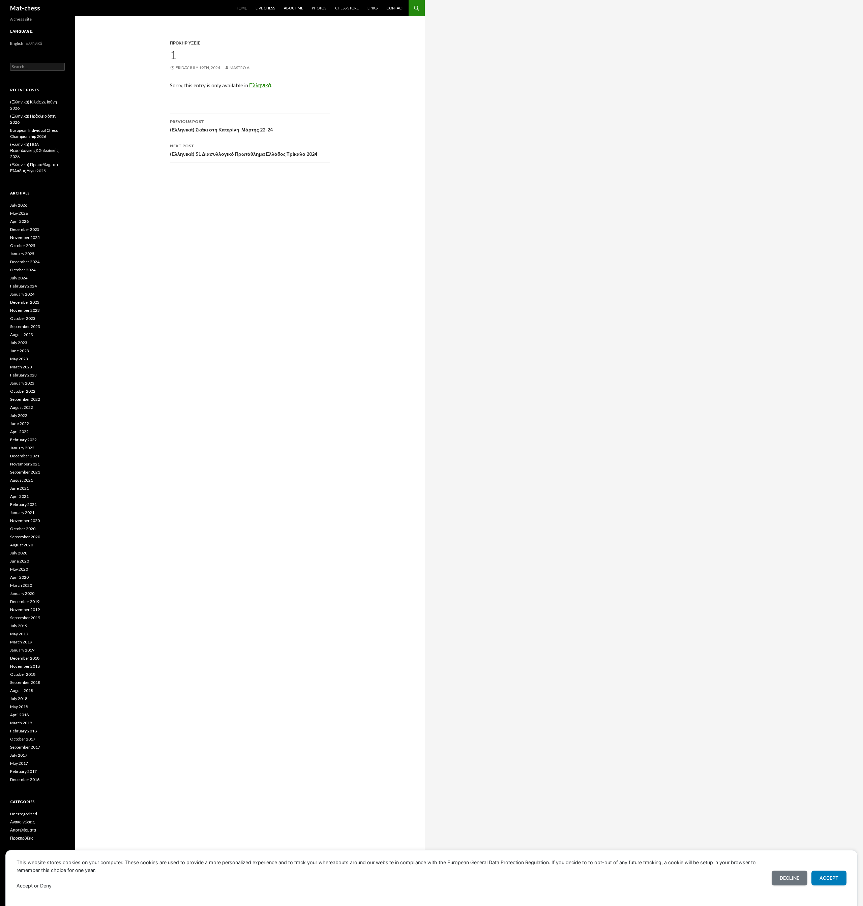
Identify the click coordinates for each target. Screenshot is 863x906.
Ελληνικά (260, 85)
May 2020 (19, 569)
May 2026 (19, 213)
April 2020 (19, 577)
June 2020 (19, 561)
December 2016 (24, 779)
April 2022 (19, 431)
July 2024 (18, 277)
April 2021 (19, 496)
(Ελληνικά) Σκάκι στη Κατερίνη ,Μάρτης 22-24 (221, 125)
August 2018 (21, 690)
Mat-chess (25, 8)
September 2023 (25, 326)
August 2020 (21, 544)
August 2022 (21, 407)
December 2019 (24, 601)
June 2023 (19, 350)
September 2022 (25, 399)
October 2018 (22, 674)
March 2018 (21, 722)
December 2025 (24, 229)
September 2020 (25, 536)
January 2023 (22, 383)
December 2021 (24, 455)
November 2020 (25, 520)
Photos (319, 8)
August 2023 (21, 334)
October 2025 (22, 245)
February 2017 (23, 771)
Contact (395, 8)
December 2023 (24, 302)
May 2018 (19, 706)
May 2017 (19, 763)
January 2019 (22, 650)
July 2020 (18, 552)
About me (293, 8)
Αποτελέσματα (23, 830)
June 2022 (19, 423)
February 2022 (23, 439)
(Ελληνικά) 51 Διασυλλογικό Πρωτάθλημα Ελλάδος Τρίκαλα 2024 (243, 150)
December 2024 (24, 261)
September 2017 (25, 747)
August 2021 (21, 480)
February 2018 (23, 730)
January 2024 (22, 294)
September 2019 (25, 617)
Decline (789, 878)
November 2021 (25, 463)
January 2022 (22, 447)
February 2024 (23, 286)
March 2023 (21, 366)
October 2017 (22, 739)
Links (372, 8)
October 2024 (22, 269)
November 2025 (25, 237)
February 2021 (23, 504)
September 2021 (25, 472)
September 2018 (25, 682)
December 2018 (24, 658)
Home (241, 8)
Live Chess (265, 8)
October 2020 (22, 528)
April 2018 (19, 714)
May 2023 (19, 358)
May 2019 (19, 633)
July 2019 (18, 625)
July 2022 (18, 415)
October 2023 (22, 318)
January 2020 (22, 593)
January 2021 (22, 512)
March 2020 (21, 585)
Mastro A (239, 67)
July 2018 (18, 698)
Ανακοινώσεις (22, 821)
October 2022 (22, 391)
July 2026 (18, 205)
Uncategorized (23, 813)
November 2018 (25, 666)
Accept (829, 878)
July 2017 (18, 755)
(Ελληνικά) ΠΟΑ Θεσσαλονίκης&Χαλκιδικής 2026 (34, 150)
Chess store (347, 8)
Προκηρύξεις (185, 43)
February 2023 (23, 375)
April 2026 (19, 221)
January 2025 (22, 253)
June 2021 (19, 488)
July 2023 (18, 342)
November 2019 (25, 609)
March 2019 (21, 641)
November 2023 (25, 310)
